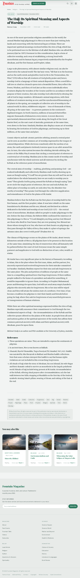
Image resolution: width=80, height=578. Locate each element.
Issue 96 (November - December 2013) (28, 14)
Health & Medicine (48, 538)
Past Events (6, 528)
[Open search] (67, 3)
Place (25, 403)
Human (59, 399)
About (4, 525)
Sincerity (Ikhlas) (11, 458)
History (44, 554)
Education (45, 550)
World (65, 403)
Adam (18, 399)
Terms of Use (6, 574)
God (48, 399)
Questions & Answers (9, 557)
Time (59, 403)
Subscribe (73, 506)
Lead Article (6, 547)
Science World (46, 528)
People (10, 403)
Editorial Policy (16, 574)
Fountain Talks (6, 531)
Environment (46, 535)
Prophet (38, 403)
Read (20, 463)
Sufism (4, 554)
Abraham (11, 399)
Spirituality (5, 560)
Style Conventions (55, 574)
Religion (45, 403)
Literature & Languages (49, 557)
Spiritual (52, 403)
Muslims (65, 399)
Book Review (46, 560)
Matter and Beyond (48, 531)
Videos (4, 535)
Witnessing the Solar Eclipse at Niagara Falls (66, 457)
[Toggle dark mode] (72, 3)
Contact (25, 574)
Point (31, 403)
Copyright (33, 574)
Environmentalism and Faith (40, 457)
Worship (10, 406)
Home (9, 9)
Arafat (24, 399)
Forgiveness (40, 399)
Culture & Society (47, 547)
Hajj (53, 399)
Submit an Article (38, 3)
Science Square (47, 525)
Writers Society (43, 574)
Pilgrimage (18, 403)
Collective (31, 399)
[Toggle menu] (76, 3)
